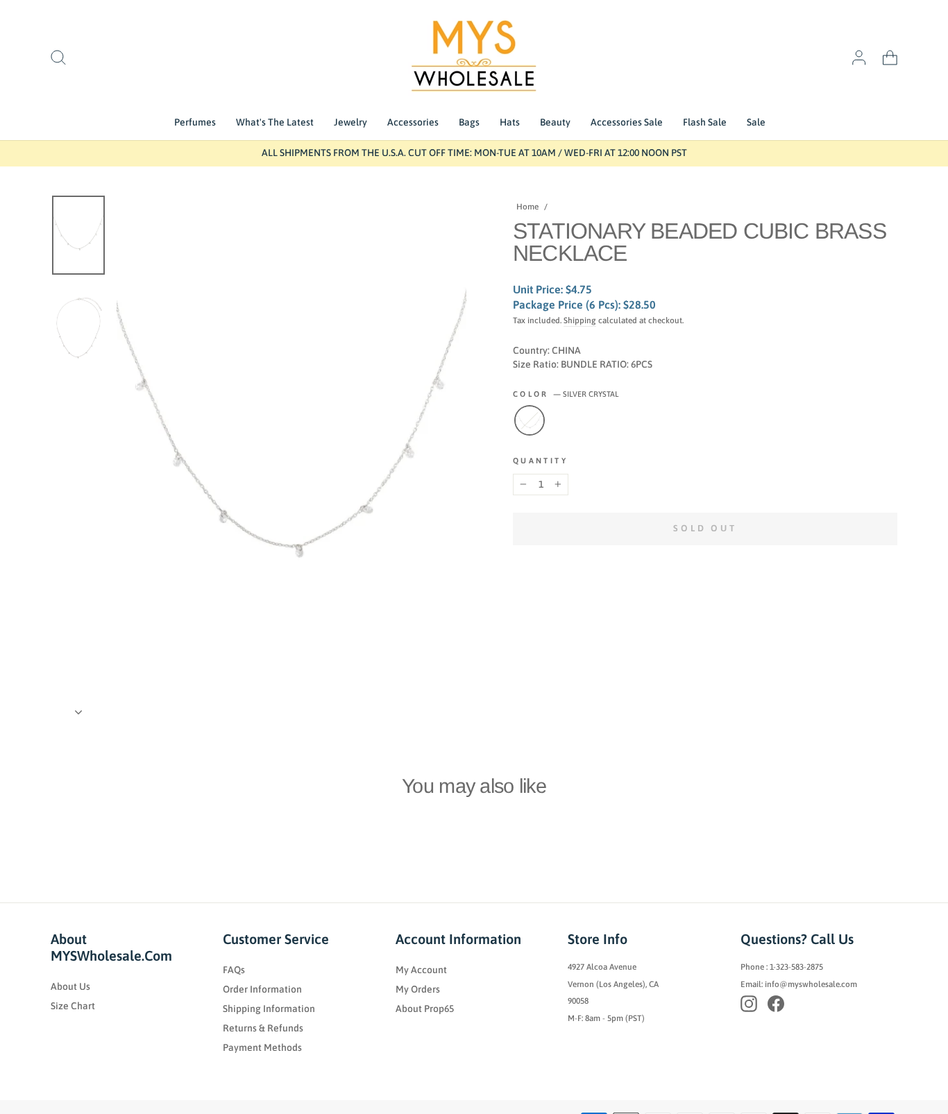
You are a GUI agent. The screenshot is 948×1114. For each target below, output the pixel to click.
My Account (421, 969)
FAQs (234, 969)
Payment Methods (262, 1047)
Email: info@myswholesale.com (798, 984)
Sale (756, 122)
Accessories (413, 122)
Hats (510, 122)
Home (527, 207)
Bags (469, 122)
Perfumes (195, 122)
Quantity (540, 460)
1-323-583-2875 (796, 967)
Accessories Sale (627, 122)
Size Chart (73, 1005)
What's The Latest (275, 122)
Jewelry (350, 122)
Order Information (262, 989)
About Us (70, 986)
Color (565, 394)
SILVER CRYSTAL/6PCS (529, 420)
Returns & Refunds (263, 1028)
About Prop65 (425, 1008)
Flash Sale (705, 122)
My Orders (418, 989)
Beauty (555, 122)
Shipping (580, 320)
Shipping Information (269, 1008)
